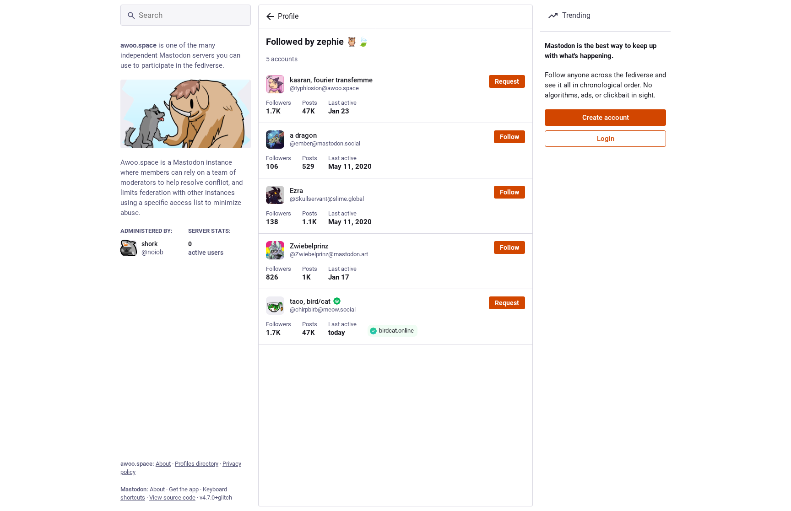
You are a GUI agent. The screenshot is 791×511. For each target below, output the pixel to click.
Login (605, 138)
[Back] (268, 16)
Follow (509, 136)
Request (507, 81)
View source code (172, 497)
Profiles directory (196, 463)
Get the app (184, 489)
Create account (605, 117)
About (163, 463)
